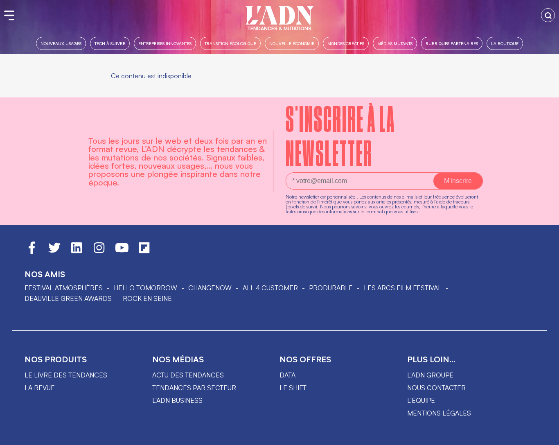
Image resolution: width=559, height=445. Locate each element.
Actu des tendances (188, 375)
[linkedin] (76, 251)
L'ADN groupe (430, 375)
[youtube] (122, 251)
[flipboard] (144, 251)
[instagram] (99, 251)
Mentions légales (439, 413)
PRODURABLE (331, 288)
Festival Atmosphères (64, 288)
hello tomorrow (145, 288)
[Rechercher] (548, 15)
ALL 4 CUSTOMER (270, 288)
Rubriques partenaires (452, 43)
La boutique (504, 43)
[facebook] (32, 251)
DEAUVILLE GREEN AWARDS (68, 298)
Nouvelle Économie (291, 43)
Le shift (293, 388)
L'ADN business (177, 400)
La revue (40, 388)
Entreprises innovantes (165, 43)
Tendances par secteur (194, 388)
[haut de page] (544, 435)
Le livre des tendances (66, 375)
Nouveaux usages (61, 43)
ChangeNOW (210, 288)
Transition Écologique (230, 43)
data (287, 375)
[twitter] (54, 251)
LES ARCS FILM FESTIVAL (403, 288)
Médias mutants (394, 43)
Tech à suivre (110, 43)
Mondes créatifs (345, 43)
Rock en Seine (147, 298)
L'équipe (421, 400)
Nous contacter (436, 388)
